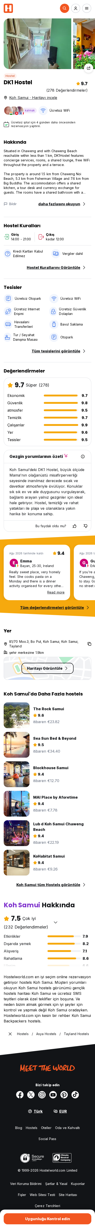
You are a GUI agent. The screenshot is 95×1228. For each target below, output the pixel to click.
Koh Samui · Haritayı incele (33, 97)
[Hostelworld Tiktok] (75, 1094)
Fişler (22, 1195)
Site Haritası (68, 1195)
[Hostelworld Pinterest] (64, 1094)
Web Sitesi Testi (42, 1195)
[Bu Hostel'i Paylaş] (88, 68)
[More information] (83, 456)
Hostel (10, 76)
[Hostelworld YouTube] (53, 1094)
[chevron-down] (55, 922)
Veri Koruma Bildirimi (26, 1184)
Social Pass (47, 1139)
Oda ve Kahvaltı (67, 1128)
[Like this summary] (74, 526)
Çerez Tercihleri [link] (47, 1206)
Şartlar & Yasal (56, 1184)
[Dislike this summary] (85, 526)
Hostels (31, 1128)
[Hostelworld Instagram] (42, 1094)
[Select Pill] (64, 8)
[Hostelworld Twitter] (31, 1094)
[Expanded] (10, 1033)
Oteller (46, 1128)
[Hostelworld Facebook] (20, 1094)
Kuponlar (78, 1184)
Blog (18, 1128)
